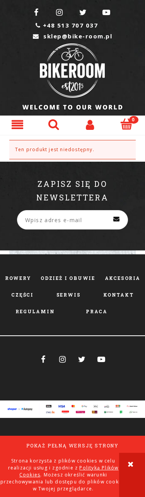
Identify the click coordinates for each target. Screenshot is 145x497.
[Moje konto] (91, 124)
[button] (18, 124)
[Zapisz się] (116, 220)
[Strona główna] (72, 76)
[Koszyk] (127, 124)
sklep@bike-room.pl (72, 36)
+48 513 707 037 (67, 25)
